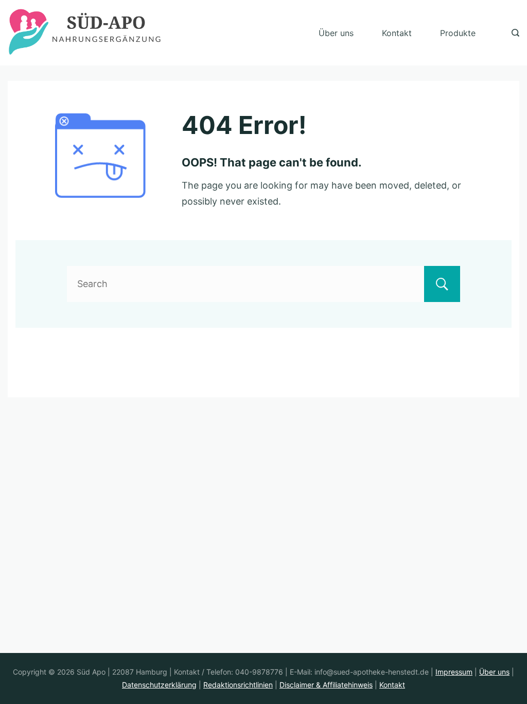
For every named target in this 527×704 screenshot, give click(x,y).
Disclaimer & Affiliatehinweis (326, 684)
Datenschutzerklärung (159, 684)
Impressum (453, 671)
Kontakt (397, 33)
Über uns (336, 33)
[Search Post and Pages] (515, 33)
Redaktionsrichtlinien (238, 684)
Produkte (458, 33)
